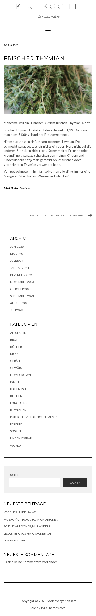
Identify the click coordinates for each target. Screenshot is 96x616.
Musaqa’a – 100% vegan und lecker (31, 519)
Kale (33, 608)
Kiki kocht (48, 6)
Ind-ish (15, 382)
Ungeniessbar (21, 438)
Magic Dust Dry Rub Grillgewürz (57, 215)
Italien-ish (18, 389)
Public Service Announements (33, 417)
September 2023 (22, 296)
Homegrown (20, 375)
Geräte (15, 361)
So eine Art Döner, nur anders (27, 526)
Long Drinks (19, 403)
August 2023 (19, 303)
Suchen (14, 474)
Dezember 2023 (21, 275)
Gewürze (25, 188)
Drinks (15, 353)
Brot (14, 339)
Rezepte (16, 424)
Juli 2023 (16, 310)
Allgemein (18, 333)
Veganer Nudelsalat (20, 512)
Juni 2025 (17, 246)
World (15, 445)
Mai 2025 (16, 254)
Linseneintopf (15, 540)
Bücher (16, 347)
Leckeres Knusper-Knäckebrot (27, 533)
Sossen (15, 431)
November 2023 (22, 282)
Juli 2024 (16, 260)
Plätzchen (18, 410)
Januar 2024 (19, 268)
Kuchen (16, 396)
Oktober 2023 (20, 289)
